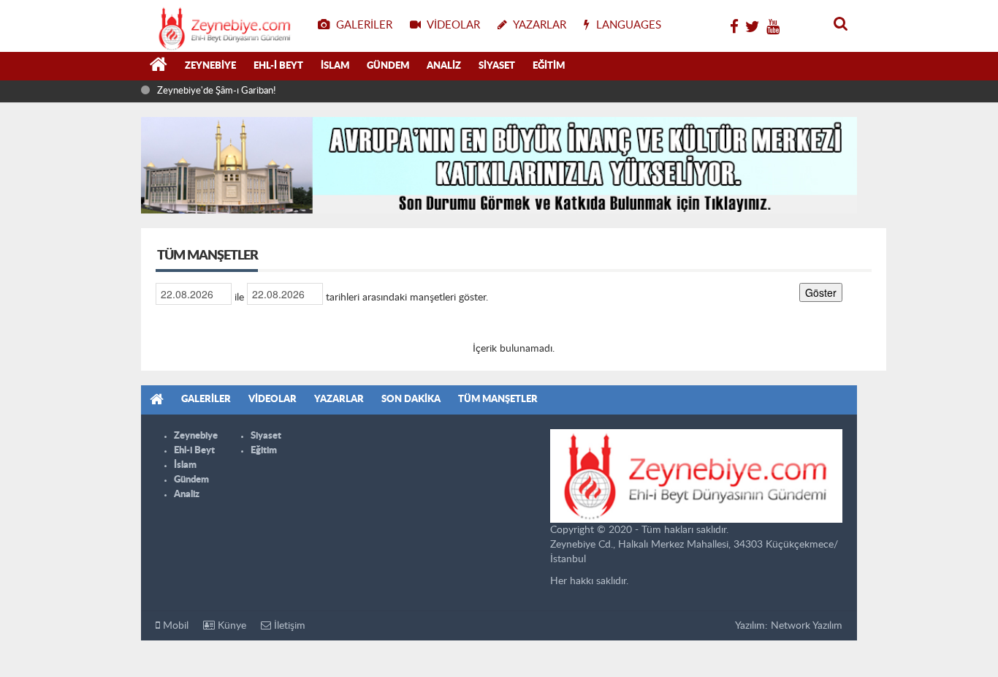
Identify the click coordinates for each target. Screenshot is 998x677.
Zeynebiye (210, 66)
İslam (335, 66)
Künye (230, 626)
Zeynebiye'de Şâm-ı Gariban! (216, 91)
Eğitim (549, 66)
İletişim (288, 626)
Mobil (174, 626)
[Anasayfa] (158, 66)
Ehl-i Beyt (278, 66)
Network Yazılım (806, 626)
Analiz (444, 66)
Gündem (388, 66)
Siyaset (497, 66)
